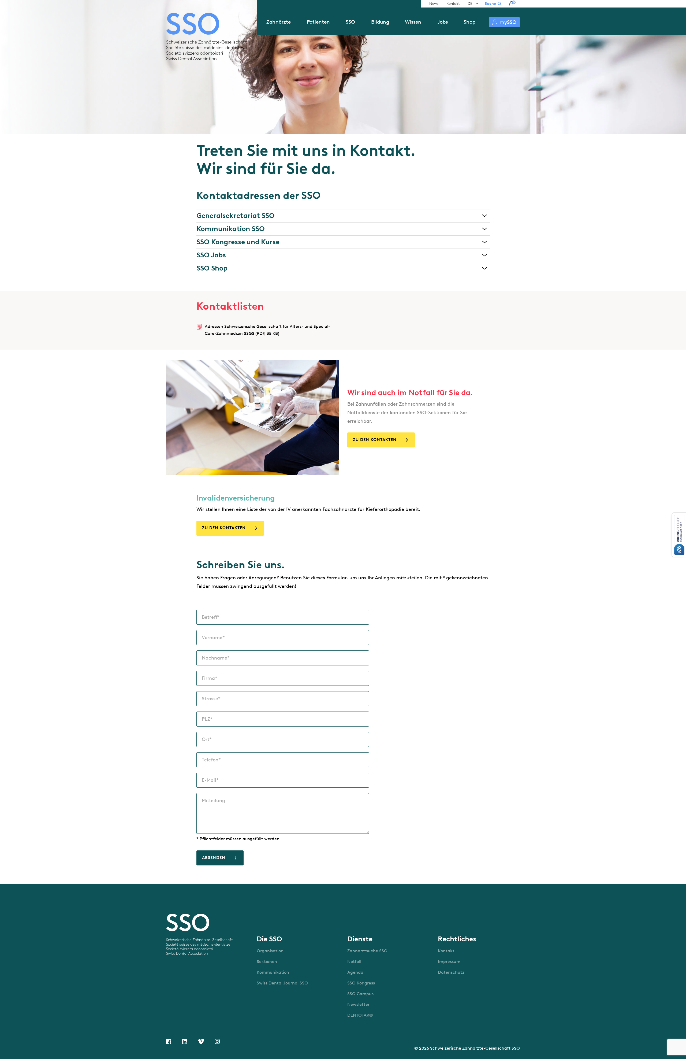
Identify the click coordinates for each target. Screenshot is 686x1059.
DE (470, 3)
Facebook (168, 1041)
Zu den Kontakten (375, 439)
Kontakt (453, 3)
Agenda (355, 972)
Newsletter (358, 1004)
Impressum (449, 961)
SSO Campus (360, 993)
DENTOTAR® (360, 1015)
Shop (469, 22)
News (433, 3)
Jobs (442, 22)
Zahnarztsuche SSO (367, 950)
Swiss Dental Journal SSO (282, 983)
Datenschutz (451, 972)
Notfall (354, 961)
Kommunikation (273, 972)
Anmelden (504, 22)
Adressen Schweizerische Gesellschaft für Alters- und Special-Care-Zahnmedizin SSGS (267, 330)
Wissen (413, 22)
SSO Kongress (361, 983)
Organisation (270, 950)
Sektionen (267, 961)
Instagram (217, 1041)
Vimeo (201, 1041)
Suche (490, 3)
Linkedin (184, 1041)
